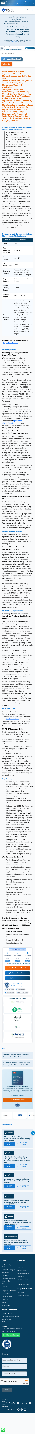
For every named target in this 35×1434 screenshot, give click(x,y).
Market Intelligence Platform (8, 1266)
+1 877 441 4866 (9, 1331)
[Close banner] (33, 3)
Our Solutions (22, 1270)
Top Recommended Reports (10, 1316)
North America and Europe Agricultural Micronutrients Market (16, 22)
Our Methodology (23, 1273)
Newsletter (5, 1272)
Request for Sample (10, 343)
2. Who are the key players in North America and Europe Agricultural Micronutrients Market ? (17, 1063)
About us (20, 1267)
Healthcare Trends (23, 1295)
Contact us (5, 1275)
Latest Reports (6, 1319)
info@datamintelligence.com (19, 986)
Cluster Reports (7, 1313)
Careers (20, 1282)
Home (10, 17)
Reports (15, 17)
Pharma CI (21, 1276)
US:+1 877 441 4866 (17, 983)
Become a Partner (23, 1284)
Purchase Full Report (19, 968)
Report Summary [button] (7, 53)
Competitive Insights (8, 1269)
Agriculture (22, 17)
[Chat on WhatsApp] (11, 1335)
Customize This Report (18, 1095)
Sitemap (4, 1286)
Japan (4, 1302)
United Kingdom (7, 1296)
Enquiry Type (14, 1370)
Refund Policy (6, 1281)
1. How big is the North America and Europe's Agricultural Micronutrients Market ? (16, 1055)
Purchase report (9, 1143)
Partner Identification (19, 973)
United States (6, 1294)
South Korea (6, 1305)
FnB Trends (21, 1292)
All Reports (5, 1322)
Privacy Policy (6, 1284)
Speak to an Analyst (18, 978)
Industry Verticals (23, 1279)
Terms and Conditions (8, 1278)
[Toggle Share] (33, 1133)
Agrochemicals (16, 19)
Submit (7, 1389)
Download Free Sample (18, 1099)
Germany (5, 1299)
